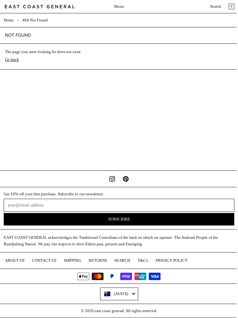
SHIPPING (72, 260)
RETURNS (98, 260)
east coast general (109, 311)
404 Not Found (35, 20)
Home (9, 20)
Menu (119, 6)
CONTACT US (44, 260)
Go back (12, 59)
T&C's (143, 260)
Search (215, 6)
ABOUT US (14, 260)
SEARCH (122, 260)
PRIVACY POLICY (171, 260)
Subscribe (119, 219)
